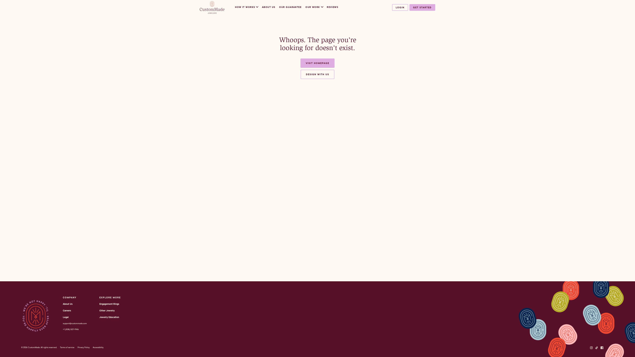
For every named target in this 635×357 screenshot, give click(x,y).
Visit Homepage (317, 63)
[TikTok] (596, 347)
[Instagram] (591, 347)
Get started (422, 7)
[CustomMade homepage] (212, 12)
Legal (66, 317)
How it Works (245, 7)
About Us (268, 7)
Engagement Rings (109, 304)
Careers (67, 310)
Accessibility (98, 347)
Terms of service (67, 347)
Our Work (312, 7)
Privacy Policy (84, 347)
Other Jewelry (107, 310)
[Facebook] (602, 347)
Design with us (317, 74)
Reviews (332, 7)
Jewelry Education (109, 317)
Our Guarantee (290, 7)
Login (400, 7)
